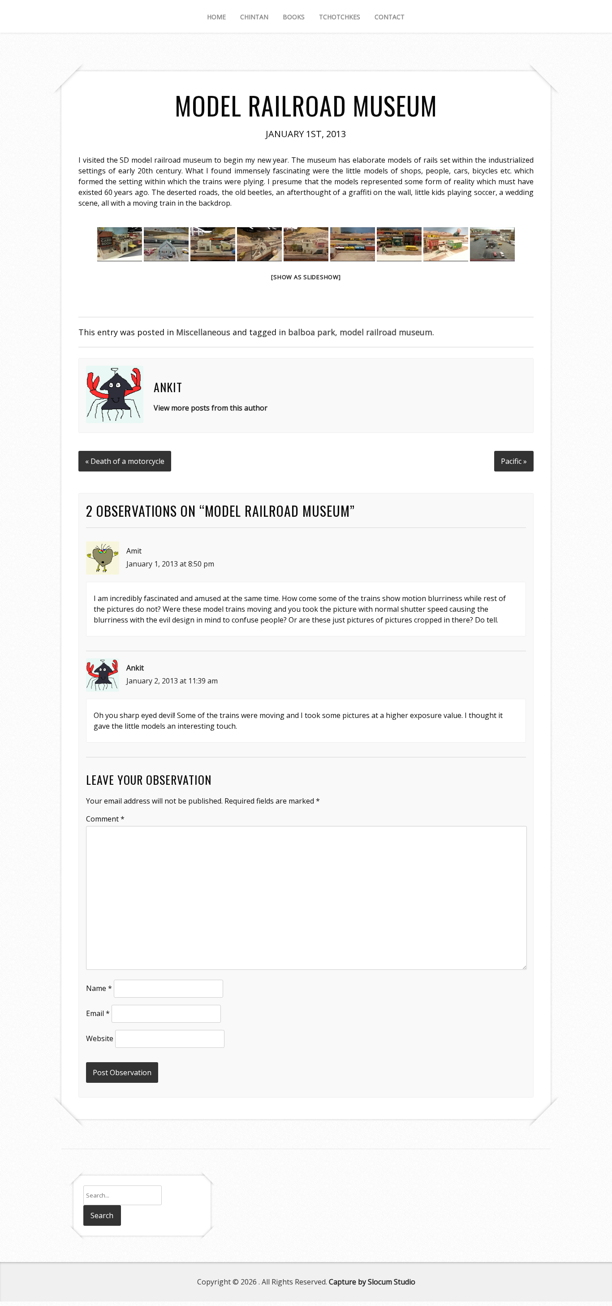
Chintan (254, 17)
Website (99, 1038)
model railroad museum (386, 332)
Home (216, 17)
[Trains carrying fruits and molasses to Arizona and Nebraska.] (352, 244)
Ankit (135, 668)
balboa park (311, 332)
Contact (390, 17)
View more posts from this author (210, 408)
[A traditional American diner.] (492, 244)
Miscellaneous (203, 332)
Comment (105, 819)
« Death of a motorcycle (124, 461)
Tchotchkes (339, 17)
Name (99, 988)
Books (294, 17)
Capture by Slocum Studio (372, 1282)
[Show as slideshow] (305, 277)
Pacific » (514, 461)
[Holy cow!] (445, 244)
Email (98, 1013)
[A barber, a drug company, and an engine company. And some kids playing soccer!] (399, 244)
